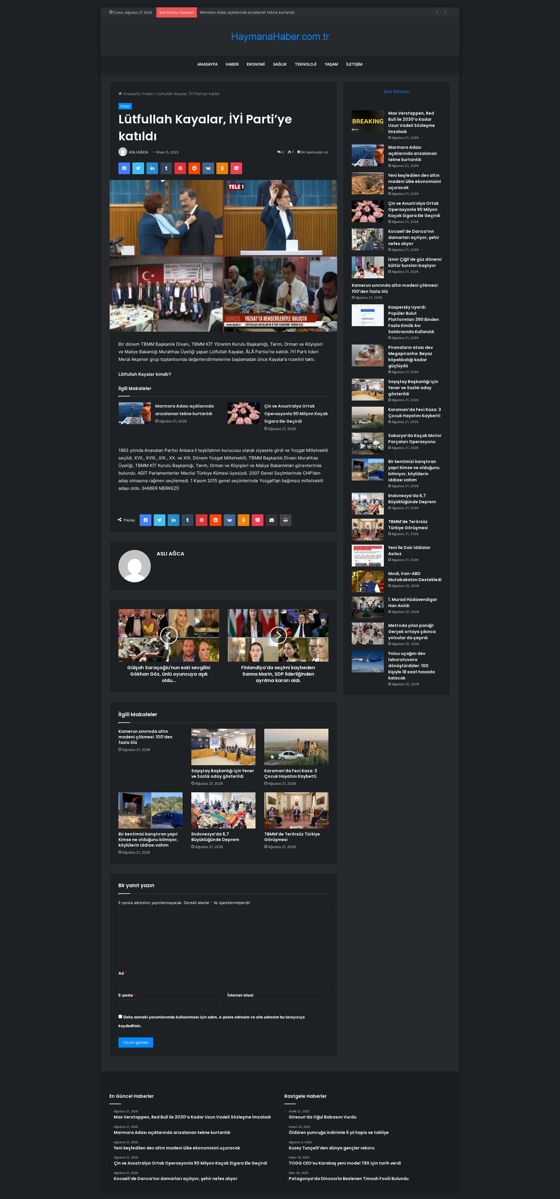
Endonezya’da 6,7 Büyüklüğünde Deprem (215, 837)
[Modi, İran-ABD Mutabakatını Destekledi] (368, 581)
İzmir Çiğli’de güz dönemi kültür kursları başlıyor (415, 262)
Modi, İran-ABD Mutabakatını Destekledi (415, 577)
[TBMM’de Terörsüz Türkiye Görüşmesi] (296, 810)
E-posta (127, 995)
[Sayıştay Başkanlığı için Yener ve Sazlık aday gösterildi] (223, 747)
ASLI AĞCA (138, 152)
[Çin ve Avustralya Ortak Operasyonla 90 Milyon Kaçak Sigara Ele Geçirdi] (244, 413)
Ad (122, 973)
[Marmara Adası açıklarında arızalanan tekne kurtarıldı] (135, 413)
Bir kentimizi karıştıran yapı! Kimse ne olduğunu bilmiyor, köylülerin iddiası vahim (148, 839)
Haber (232, 64)
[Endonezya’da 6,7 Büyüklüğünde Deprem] (223, 810)
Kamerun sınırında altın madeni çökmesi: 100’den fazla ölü (145, 736)
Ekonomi (256, 64)
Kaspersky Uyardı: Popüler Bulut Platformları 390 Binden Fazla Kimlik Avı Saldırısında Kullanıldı (413, 319)
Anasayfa (207, 64)
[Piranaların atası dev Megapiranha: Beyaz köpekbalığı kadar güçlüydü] (368, 355)
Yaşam (331, 64)
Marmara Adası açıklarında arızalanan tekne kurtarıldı (412, 153)
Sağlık (280, 64)
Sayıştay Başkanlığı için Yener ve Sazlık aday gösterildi (222, 773)
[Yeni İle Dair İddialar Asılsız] (368, 556)
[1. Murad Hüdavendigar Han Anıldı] (368, 607)
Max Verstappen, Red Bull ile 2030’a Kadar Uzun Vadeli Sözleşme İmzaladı (411, 122)
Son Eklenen (397, 91)
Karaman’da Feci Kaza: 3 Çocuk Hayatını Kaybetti (290, 773)
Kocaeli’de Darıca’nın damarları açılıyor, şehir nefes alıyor (413, 237)
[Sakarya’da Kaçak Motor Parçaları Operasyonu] (368, 444)
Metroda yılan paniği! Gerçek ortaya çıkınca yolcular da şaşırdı (412, 632)
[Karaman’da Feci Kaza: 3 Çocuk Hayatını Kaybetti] (296, 747)
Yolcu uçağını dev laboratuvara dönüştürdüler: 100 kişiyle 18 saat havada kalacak (411, 666)
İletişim (354, 64)
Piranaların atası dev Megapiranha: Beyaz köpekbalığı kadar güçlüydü (410, 357)
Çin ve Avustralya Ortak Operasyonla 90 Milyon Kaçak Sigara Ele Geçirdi (296, 413)
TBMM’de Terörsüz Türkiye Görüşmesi (292, 837)
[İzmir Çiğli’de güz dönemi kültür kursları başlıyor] (368, 267)
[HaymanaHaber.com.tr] (280, 36)
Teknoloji (305, 64)
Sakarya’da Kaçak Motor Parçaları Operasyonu (415, 439)
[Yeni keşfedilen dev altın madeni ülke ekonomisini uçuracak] (368, 183)
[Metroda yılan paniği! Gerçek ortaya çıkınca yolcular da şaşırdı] (368, 633)
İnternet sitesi (240, 995)
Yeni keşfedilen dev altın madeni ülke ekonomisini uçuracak (254, 12)
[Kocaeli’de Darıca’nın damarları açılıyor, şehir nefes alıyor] (368, 239)
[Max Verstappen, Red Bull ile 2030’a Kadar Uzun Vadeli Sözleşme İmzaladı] (368, 121)
